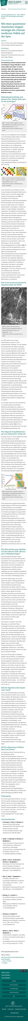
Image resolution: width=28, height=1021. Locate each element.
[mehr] (16, 126)
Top (24, 971)
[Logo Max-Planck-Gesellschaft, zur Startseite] (12, 3)
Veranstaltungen (14, 988)
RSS (14, 996)
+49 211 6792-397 (6, 961)
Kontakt (14, 981)
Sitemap (4, 1009)
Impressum (11, 1009)
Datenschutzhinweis (20, 1009)
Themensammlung (14, 992)
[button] (25, 119)
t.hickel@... (5, 962)
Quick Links (6, 972)
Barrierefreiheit (15, 1013)
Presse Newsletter (14, 984)
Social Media (6, 975)
